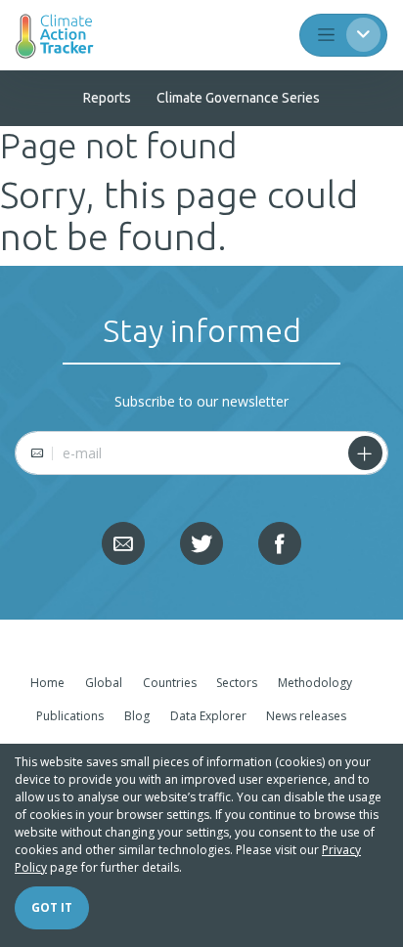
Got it (51, 907)
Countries (170, 682)
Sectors (236, 682)
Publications (70, 716)
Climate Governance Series (238, 98)
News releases (306, 716)
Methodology (315, 682)
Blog (137, 716)
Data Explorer (208, 716)
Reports (107, 98)
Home (47, 682)
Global (103, 682)
